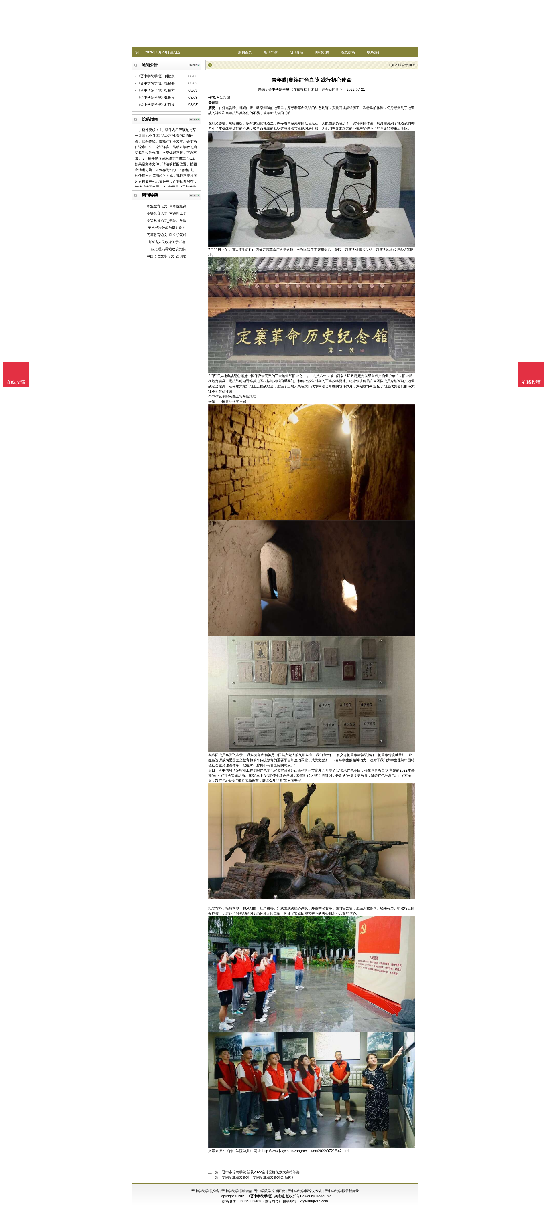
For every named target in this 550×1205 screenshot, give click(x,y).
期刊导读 (271, 52)
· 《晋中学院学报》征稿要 (155, 83)
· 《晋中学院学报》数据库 (155, 98)
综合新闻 (405, 65)
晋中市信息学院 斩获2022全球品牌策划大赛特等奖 (261, 1172)
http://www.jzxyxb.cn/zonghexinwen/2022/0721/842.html (305, 1151)
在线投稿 (348, 52)
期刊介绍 (296, 52)
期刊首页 (245, 52)
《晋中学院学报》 (239, 1151)
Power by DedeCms (315, 1196)
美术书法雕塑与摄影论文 (167, 228)
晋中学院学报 (278, 90)
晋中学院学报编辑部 (236, 1191)
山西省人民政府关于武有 (167, 242)
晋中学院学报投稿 (205, 1191)
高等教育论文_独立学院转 (166, 235)
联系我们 (374, 52)
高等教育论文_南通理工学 (166, 213)
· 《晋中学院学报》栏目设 (155, 105)
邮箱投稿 (322, 52)
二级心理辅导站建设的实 (167, 249)
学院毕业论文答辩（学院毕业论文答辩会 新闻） (258, 1177)
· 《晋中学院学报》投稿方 (155, 90)
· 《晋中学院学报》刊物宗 (155, 76)
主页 (391, 65)
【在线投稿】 (300, 90)
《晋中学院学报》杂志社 (266, 1196)
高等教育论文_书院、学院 (166, 221)
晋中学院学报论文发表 (305, 1191)
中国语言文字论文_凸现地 (166, 256)
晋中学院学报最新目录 (342, 1191)
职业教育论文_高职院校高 (166, 206)
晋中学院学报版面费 (269, 1191)
